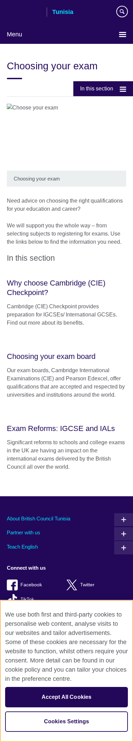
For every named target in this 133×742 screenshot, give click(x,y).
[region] (66, 671)
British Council (24, 12)
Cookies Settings (66, 721)
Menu (14, 34)
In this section (96, 88)
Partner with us (23, 532)
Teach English (22, 547)
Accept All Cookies (67, 697)
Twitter (87, 584)
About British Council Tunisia (38, 518)
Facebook (31, 584)
